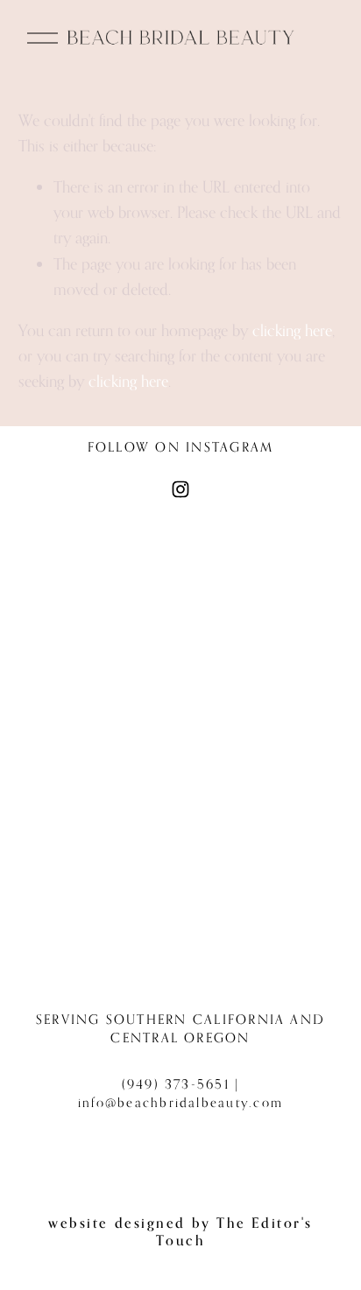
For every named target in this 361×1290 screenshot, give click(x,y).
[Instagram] (180, 489)
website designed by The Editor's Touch (180, 1231)
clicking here (292, 330)
